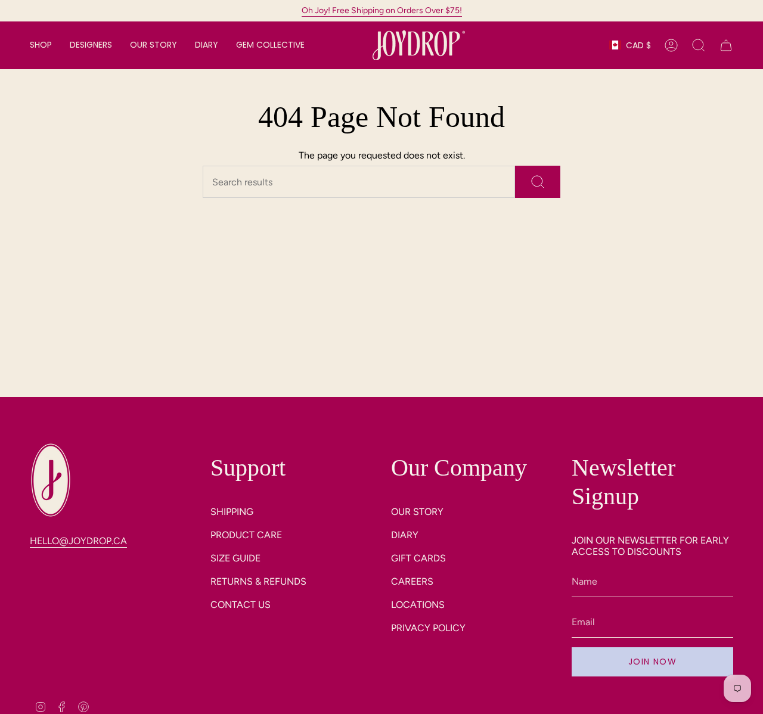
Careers (412, 581)
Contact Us (240, 604)
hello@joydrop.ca (78, 541)
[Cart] (726, 45)
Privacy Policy (428, 628)
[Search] (537, 182)
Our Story (417, 511)
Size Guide (235, 558)
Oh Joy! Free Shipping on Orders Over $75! (382, 10)
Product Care (246, 535)
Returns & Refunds (258, 581)
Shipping (231, 511)
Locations (418, 604)
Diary (404, 535)
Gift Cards (418, 558)
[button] (41, 45)
